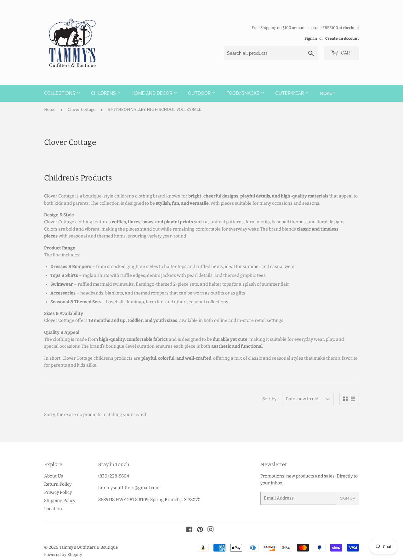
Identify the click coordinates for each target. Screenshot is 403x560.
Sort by (269, 399)
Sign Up (347, 498)
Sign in (310, 38)
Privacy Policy (58, 492)
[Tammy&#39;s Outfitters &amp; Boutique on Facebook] (189, 530)
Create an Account (342, 38)
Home (49, 109)
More (326, 93)
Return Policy (57, 484)
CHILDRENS (104, 93)
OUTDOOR (200, 93)
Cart (346, 52)
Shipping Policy (59, 500)
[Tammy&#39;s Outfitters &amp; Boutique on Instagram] (210, 530)
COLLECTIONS (60, 93)
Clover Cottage (81, 109)
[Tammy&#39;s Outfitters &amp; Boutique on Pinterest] (200, 530)
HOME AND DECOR (152, 93)
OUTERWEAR (290, 93)
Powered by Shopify (63, 554)
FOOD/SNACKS (243, 93)
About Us (53, 476)
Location (53, 508)
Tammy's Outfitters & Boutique (88, 547)
